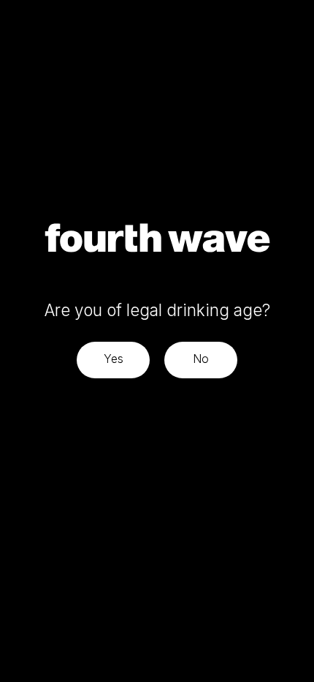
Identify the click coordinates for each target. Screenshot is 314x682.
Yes (113, 358)
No (201, 358)
